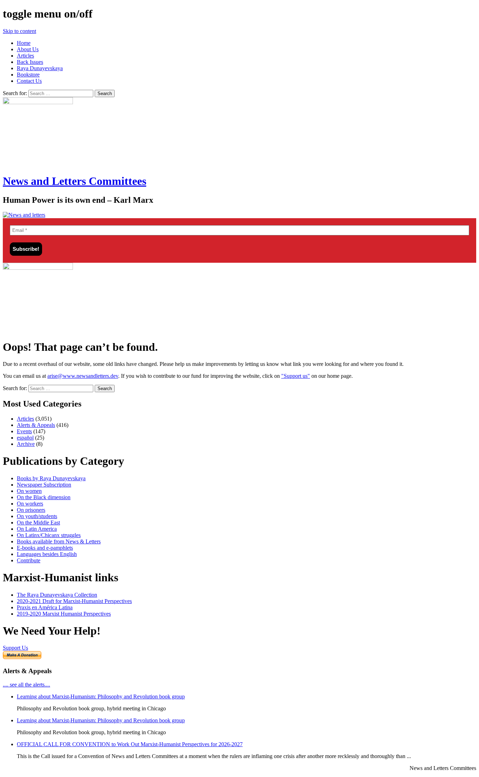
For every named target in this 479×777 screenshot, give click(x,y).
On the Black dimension (43, 497)
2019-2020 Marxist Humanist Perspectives (64, 614)
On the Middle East (38, 522)
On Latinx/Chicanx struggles (49, 535)
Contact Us (29, 81)
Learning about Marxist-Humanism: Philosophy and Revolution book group (101, 696)
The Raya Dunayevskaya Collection (57, 595)
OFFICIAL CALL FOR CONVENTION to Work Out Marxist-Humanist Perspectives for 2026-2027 (130, 744)
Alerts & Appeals (36, 425)
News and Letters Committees (74, 181)
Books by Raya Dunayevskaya (51, 478)
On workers (30, 504)
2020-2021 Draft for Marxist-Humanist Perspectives (74, 601)
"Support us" (295, 376)
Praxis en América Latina (45, 607)
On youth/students (37, 516)
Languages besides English (47, 554)
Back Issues (30, 62)
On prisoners (31, 510)
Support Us (15, 648)
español (25, 438)
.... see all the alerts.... (26, 685)
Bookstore (28, 75)
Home (24, 43)
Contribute (28, 560)
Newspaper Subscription (44, 485)
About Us (28, 49)
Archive (26, 444)
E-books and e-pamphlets (45, 548)
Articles (25, 56)
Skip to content (19, 31)
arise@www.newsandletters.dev (82, 376)
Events (24, 431)
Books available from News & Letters (59, 541)
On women (29, 491)
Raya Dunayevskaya (40, 68)
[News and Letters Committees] (24, 215)
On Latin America (37, 529)
